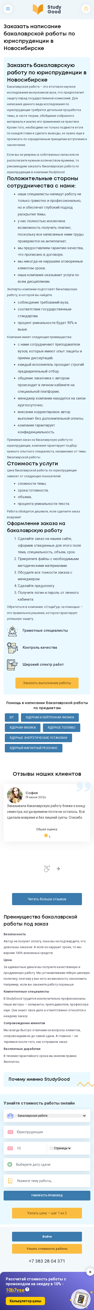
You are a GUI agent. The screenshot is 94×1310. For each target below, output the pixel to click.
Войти (86, 8)
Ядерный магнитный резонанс (34, 748)
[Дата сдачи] (35, 1164)
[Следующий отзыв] (58, 869)
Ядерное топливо (61, 727)
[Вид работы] (46, 1116)
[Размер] (28, 1148)
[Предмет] (31, 1132)
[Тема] (36, 1181)
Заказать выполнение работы (47, 683)
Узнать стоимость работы (47, 1248)
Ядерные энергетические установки (38, 738)
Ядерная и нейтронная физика (50, 717)
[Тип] (60, 1148)
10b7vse (15, 1290)
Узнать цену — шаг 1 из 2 (47, 1213)
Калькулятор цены (25, 1301)
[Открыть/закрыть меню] (8, 8)
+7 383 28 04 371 (47, 1261)
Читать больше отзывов (47, 899)
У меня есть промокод (47, 1195)
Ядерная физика (23, 727)
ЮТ (12, 717)
